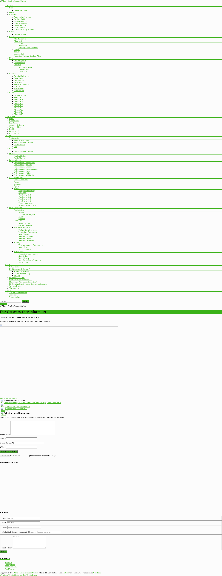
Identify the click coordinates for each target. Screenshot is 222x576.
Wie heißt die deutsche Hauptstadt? (14, 532)
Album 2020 (18, 104)
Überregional (23, 262)
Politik (11, 12)
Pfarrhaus (17, 86)
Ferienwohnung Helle (22, 171)
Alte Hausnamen (20, 39)
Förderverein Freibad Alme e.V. (20, 280)
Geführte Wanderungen (27, 205)
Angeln (16, 182)
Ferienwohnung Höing (22, 173)
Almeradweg (23, 247)
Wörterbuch (22, 46)
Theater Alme (14, 288)
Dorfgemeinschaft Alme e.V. (19, 269)
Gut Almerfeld (19, 80)
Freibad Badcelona (21, 180)
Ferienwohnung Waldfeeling (24, 175)
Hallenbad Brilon (24, 238)
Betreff (4, 527)
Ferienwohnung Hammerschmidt (26, 169)
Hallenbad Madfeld (25, 236)
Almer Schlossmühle (21, 140)
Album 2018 (18, 99)
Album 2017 (18, 97)
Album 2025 (18, 114)
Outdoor (21, 219)
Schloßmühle (18, 89)
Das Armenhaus (20, 27)
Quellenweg (22, 193)
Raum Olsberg (23, 258)
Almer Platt (18, 41)
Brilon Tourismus (24, 223)
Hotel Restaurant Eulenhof (23, 143)
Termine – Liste (15, 127)
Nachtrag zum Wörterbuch (28, 48)
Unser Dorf (9, 5)
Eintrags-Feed (10, 565)
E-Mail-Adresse (6, 443)
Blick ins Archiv (20, 95)
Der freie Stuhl (19, 19)
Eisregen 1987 (23, 69)
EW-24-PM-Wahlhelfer (8, 399)
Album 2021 (18, 106)
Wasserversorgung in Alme (24, 30)
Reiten (16, 186)
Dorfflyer (12, 129)
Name (3, 439)
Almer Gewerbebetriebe (18, 293)
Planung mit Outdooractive (28, 254)
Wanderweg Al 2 (24, 197)
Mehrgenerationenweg (26, 191)
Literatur (17, 50)
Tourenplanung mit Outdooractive (30, 245)
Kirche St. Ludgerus (21, 84)
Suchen (25, 301)
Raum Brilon (23, 256)
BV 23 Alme (14, 267)
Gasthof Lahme (19, 145)
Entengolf (17, 184)
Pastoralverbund (20, 34)
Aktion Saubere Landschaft (16, 409)
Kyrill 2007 (22, 71)
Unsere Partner (14, 297)
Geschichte (13, 15)
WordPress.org (10, 569)
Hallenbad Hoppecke (26, 240)
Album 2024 (18, 112)
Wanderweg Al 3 (24, 199)
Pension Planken (20, 156)
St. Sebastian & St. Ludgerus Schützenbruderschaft (27, 284)
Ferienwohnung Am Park (23, 165)
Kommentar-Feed (11, 567)
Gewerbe (8, 290)
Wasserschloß (19, 91)
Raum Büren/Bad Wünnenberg (29, 260)
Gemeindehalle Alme (21, 76)
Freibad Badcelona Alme (27, 230)
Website (3, 447)
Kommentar (5, 435)
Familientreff (14, 131)
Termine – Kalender (16, 125)
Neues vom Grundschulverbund (17, 407)
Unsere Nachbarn (20, 10)
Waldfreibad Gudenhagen (27, 232)
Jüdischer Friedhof (20, 21)
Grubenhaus (18, 78)
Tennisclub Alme (15, 286)
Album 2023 (18, 110)
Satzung (17, 276)
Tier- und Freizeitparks (26, 214)
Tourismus (8, 135)
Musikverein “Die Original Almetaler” (23, 282)
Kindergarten (14, 133)
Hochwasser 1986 (25, 67)
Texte (20, 43)
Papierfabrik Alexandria (22, 17)
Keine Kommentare (54, 403)
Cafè (15, 147)
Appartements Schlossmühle (24, 163)
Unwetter (17, 65)
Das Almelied (19, 54)
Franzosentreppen (20, 23)
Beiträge (43, 403)
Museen (21, 212)
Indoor (20, 217)
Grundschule (14, 121)
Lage (11, 8)
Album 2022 (18, 108)
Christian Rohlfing (11, 403)
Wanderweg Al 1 (24, 195)
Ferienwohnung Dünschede (24, 167)
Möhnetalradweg (24, 249)
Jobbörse (12, 295)
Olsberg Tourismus (25, 225)
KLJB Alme (13, 123)
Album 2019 (18, 102)
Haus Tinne (18, 82)
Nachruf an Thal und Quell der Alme (27, 56)
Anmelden (8, 563)
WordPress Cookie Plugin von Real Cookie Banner (18, 575)
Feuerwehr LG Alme (17, 278)
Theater (16, 52)
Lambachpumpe (20, 25)
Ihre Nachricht (7, 548)
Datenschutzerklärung (22, 274)
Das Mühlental (19, 63)
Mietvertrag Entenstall (22, 271)
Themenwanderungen (26, 203)
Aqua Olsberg (23, 234)
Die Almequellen (20, 61)
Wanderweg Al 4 (24, 201)
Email (4, 523)
